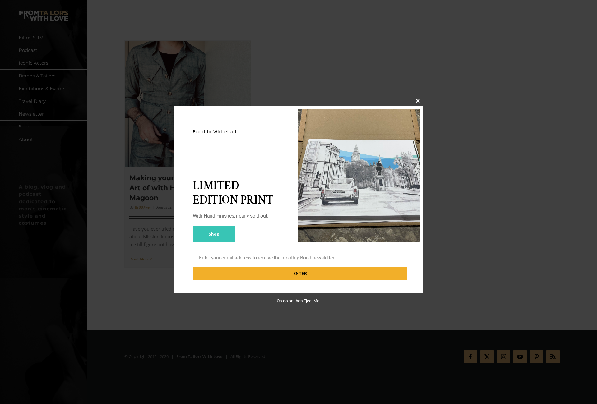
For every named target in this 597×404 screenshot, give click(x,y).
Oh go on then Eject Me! (299, 300)
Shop (214, 234)
